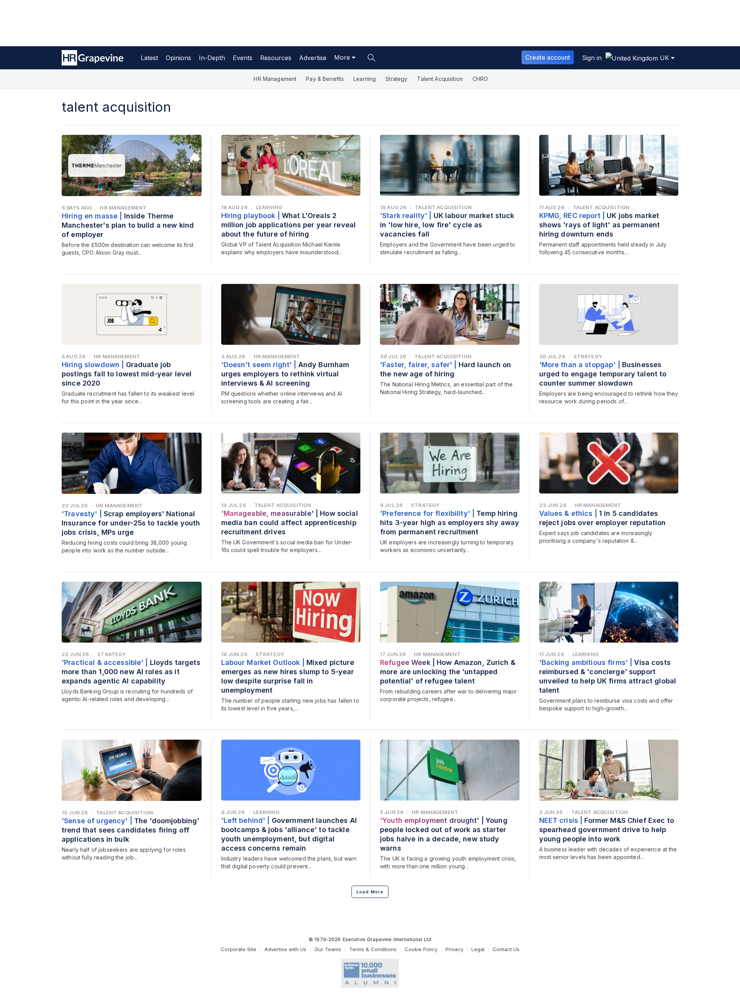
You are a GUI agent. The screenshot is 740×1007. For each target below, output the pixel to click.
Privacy (454, 949)
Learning (364, 79)
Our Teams (327, 949)
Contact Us (506, 949)
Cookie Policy (421, 949)
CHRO (480, 79)
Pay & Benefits (325, 79)
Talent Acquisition (440, 79)
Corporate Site (238, 949)
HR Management (275, 79)
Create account (547, 57)
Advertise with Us (285, 949)
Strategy (396, 79)
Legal (477, 949)
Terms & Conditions (373, 949)
